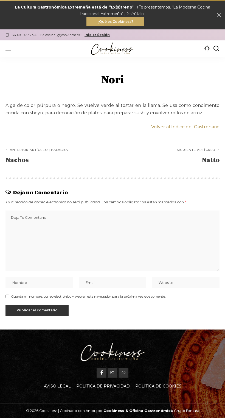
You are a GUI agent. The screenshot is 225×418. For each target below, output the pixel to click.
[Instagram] (112, 373)
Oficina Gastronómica (151, 411)
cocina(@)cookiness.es (62, 35)
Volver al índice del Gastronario (185, 126)
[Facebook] (101, 373)
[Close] (219, 15)
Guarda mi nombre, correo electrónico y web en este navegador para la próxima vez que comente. (88, 296)
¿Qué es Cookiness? (115, 22)
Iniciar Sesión (97, 35)
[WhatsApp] (123, 373)
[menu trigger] (10, 48)
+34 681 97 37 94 (23, 35)
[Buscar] (216, 48)
